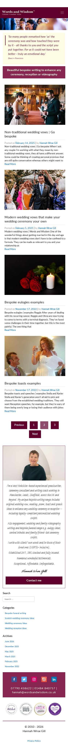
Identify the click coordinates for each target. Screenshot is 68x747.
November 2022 (12, 667)
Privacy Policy (34, 741)
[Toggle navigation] (62, 12)
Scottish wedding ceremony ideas (19, 618)
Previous (19, 425)
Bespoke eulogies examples (24, 302)
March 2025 (10, 657)
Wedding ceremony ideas (16, 623)
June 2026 (9, 642)
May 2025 (9, 652)
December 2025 (12, 647)
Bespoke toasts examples (23, 383)
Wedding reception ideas (16, 628)
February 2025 (11, 661)
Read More (10, 164)
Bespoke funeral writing (15, 613)
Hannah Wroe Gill (48, 143)
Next (35, 434)
